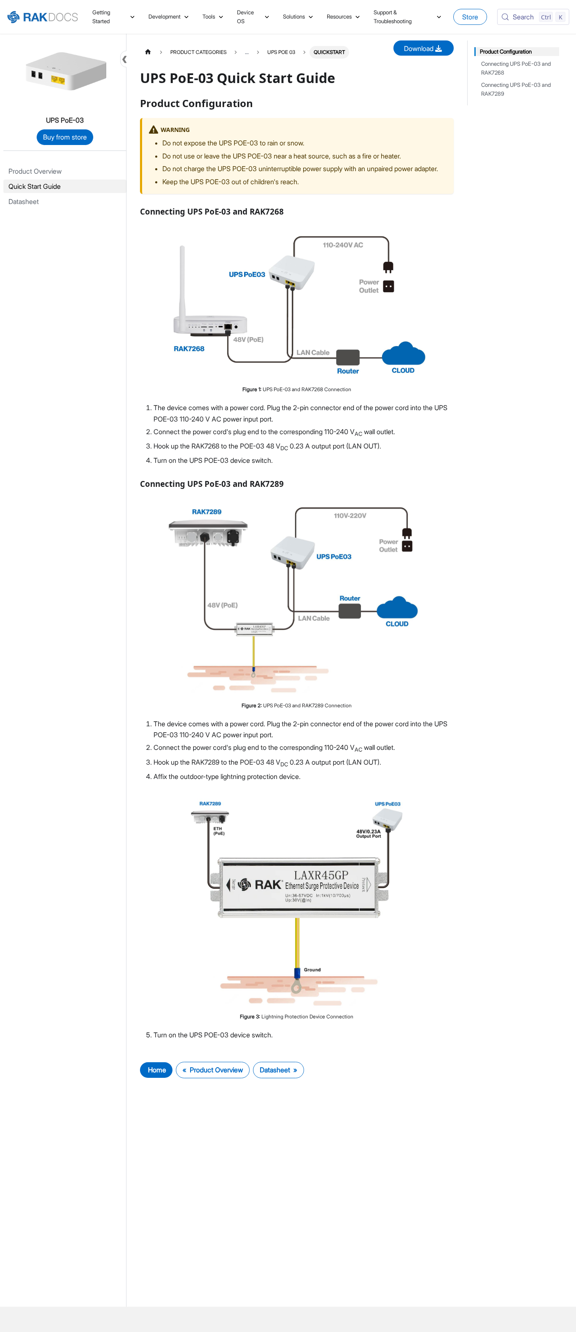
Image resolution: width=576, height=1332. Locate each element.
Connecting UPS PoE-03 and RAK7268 (516, 68)
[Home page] (148, 52)
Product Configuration (506, 51)
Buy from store (65, 137)
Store (470, 17)
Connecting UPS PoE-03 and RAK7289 (516, 89)
